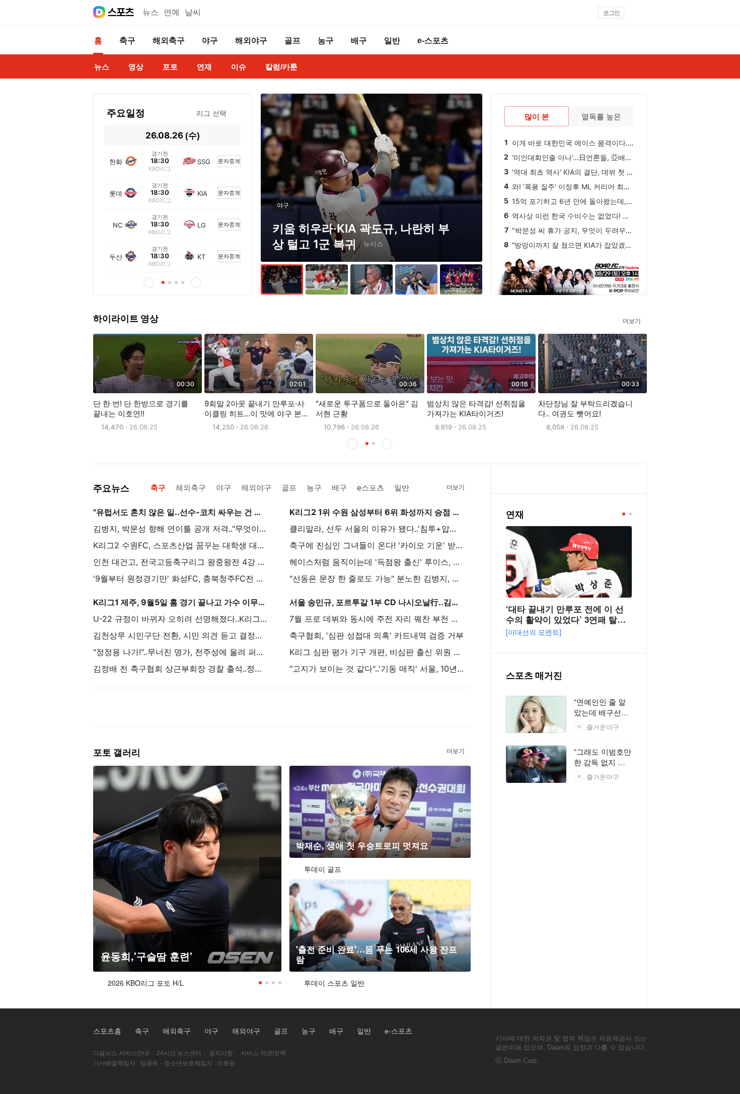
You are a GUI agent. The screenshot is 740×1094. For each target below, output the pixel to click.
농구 (309, 1031)
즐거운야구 (602, 727)
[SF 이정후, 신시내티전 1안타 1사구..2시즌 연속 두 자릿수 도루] (327, 279)
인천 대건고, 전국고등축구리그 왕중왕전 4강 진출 (180, 562)
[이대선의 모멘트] (533, 632)
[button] (642, 13)
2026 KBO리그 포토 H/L (146, 983)
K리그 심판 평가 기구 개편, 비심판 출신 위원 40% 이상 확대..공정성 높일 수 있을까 (376, 652)
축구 (142, 1031)
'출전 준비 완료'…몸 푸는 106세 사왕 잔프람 (376, 954)
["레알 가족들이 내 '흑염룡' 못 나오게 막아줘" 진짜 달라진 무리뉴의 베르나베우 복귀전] (371, 279)
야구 (211, 1031)
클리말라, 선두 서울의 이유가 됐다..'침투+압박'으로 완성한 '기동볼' (376, 529)
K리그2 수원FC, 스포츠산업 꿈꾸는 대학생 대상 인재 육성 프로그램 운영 (180, 545)
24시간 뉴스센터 (179, 1053)
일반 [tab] (401, 487)
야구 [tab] (223, 487)
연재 (515, 514)
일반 (364, 1031)
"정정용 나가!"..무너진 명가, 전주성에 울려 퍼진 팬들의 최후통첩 (180, 652)
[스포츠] (121, 12)
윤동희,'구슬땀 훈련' (146, 956)
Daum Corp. (521, 1060)
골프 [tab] (289, 487)
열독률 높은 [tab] (601, 116)
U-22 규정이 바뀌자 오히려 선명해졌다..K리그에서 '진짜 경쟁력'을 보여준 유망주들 (180, 619)
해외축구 (177, 1031)
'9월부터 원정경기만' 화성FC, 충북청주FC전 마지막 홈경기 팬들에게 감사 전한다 (180, 578)
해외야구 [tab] (256, 487)
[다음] (232, 135)
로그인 (611, 13)
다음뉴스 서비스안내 (121, 1053)
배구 (336, 1031)
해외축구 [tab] (191, 487)
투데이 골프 (322, 869)
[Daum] (99, 12)
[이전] (112, 135)
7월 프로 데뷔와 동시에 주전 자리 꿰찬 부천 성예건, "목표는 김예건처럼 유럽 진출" (376, 619)
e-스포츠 (398, 1031)
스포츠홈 (107, 1031)
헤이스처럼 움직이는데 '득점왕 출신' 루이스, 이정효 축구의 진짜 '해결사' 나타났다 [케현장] (376, 562)
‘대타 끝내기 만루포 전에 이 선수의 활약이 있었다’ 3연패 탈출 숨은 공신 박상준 (566, 619)
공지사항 (221, 1053)
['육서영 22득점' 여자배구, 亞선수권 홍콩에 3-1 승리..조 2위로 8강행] (461, 279)
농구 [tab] (314, 487)
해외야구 (246, 1031)
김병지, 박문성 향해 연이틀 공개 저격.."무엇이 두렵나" (180, 529)
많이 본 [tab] (537, 116)
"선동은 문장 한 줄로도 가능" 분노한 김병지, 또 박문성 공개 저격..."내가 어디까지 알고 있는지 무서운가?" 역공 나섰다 (376, 578)
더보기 (632, 321)
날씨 (193, 12)
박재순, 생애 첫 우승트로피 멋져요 (362, 845)
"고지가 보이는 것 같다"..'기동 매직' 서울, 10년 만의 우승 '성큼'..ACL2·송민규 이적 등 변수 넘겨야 (376, 669)
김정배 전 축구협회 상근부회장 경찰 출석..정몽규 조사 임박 (180, 669)
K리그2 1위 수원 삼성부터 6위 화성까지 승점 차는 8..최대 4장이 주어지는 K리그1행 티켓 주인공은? (376, 512)
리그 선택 (211, 113)
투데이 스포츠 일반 (334, 983)
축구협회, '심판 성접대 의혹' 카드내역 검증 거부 (376, 635)
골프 (281, 1031)
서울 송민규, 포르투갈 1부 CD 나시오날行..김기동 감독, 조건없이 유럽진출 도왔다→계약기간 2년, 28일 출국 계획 (376, 602)
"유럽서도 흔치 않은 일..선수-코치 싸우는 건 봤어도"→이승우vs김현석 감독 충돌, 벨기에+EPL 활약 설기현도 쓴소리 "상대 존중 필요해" (180, 512)
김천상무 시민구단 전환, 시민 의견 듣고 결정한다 (180, 635)
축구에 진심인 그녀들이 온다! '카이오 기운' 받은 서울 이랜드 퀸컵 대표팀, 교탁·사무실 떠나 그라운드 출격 (376, 545)
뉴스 (150, 12)
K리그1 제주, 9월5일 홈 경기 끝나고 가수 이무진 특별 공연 (180, 602)
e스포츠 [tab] (370, 487)
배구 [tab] (339, 487)
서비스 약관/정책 (263, 1053)
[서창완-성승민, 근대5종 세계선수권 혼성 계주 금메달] (416, 279)
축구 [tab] (158, 487)
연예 (172, 12)
